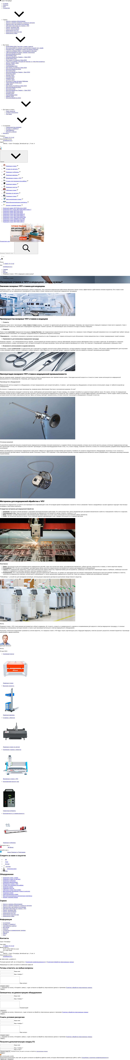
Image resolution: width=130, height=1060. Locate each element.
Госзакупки (6, 8)
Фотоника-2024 (10, 70)
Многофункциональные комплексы (16, 202)
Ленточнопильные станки (14, 199)
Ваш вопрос (23, 983)
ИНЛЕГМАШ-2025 (11, 58)
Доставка (9, 114)
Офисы (5, 933)
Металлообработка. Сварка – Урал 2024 (18, 72)
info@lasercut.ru (7, 140)
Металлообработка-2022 (13, 98)
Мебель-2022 (10, 96)
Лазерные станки (11, 166)
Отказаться (10, 1059)
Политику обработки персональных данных (79, 987)
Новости (5, 5)
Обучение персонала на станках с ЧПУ (17, 25)
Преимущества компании (13, 127)
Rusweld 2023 (10, 78)
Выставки (6, 932)
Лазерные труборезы (12, 172)
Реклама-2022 (10, 92)
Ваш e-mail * (18, 1049)
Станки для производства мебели (16, 181)
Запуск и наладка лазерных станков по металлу (20, 22)
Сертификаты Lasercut (9, 926)
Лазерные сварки (11, 184)
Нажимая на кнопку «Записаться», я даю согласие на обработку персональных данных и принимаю (45, 1012)
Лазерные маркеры (12, 175)
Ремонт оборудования (12, 28)
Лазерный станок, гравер (10, 877)
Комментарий (24, 1007)
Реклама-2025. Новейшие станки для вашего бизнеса (22, 49)
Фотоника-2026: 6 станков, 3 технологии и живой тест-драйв (24, 48)
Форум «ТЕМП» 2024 (12, 63)
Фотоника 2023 (10, 89)
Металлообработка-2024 (13, 69)
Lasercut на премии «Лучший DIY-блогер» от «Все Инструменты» (25, 61)
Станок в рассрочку (12, 112)
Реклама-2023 (10, 76)
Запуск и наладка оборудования (15, 21)
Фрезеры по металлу (12, 193)
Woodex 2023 (10, 75)
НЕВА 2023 (9, 84)
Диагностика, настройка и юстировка (17, 24)
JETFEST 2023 (10, 79)
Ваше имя (17, 971)
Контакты (6, 133)
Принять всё (3, 1059)
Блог (4, 6)
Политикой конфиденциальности (35, 962)
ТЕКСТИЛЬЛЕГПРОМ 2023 (14, 82)
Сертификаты (10, 130)
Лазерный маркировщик (10, 882)
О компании (6, 923)
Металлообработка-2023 (13, 87)
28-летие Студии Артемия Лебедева (17, 81)
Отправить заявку (5, 986)
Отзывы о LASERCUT (12, 128)
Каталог (3, 161)
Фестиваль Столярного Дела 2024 (16, 67)
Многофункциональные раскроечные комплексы (17, 896)
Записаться (3, 1010)
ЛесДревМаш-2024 (11, 66)
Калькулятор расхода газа (14, 32)
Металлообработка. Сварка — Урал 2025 (18, 57)
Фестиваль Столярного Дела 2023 (16, 86)
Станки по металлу (12, 169)
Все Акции (6, 927)
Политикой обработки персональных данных (60, 962)
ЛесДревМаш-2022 (11, 95)
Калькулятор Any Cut (12, 30)
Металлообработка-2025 (13, 54)
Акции (5, 3)
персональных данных (42, 1051)
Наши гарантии (10, 111)
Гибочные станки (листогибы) (12, 890)
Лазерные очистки (12, 187)
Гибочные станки (11, 190)
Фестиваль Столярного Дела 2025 (16, 60)
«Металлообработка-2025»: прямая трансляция (20, 52)
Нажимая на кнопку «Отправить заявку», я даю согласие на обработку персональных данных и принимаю (47, 987)
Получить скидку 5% (5, 1051)
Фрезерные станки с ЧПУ (14, 178)
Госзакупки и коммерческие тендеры (14, 930)
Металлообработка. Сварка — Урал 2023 (18, 90)
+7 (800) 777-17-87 (8, 137)
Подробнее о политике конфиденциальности (95, 1057)
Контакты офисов (11, 131)
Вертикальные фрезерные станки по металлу (16, 891)
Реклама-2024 (10, 64)
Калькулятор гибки (11, 33)
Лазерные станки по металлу (11, 879)
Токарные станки (11, 196)
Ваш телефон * (18, 974)
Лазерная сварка (8, 886)
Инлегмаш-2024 (10, 73)
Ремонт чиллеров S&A (12, 27)
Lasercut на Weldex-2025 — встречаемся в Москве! (21, 51)
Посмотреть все (5, 241)
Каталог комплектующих (13, 205)
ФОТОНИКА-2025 (11, 55)
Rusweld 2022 (10, 93)
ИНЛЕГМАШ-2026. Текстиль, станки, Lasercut (19, 46)
